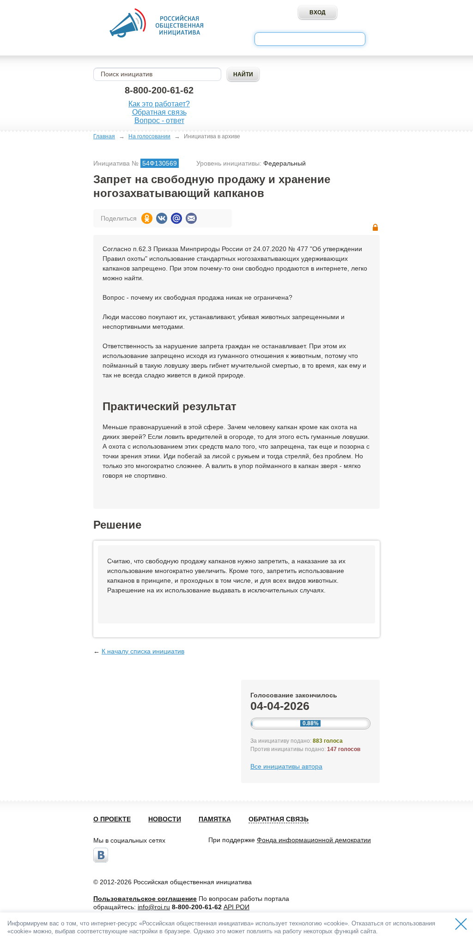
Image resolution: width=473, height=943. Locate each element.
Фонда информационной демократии (314, 840)
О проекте (112, 819)
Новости (164, 819)
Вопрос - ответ (159, 120)
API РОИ (236, 907)
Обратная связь (159, 112)
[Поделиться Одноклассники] (146, 218)
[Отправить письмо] (191, 218)
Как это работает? (159, 104)
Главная (104, 136)
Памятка (215, 819)
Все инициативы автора (286, 766)
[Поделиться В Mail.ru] (176, 218)
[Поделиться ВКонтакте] (161, 218)
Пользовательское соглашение (145, 898)
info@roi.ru (154, 907)
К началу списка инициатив (143, 651)
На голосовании (149, 136)
